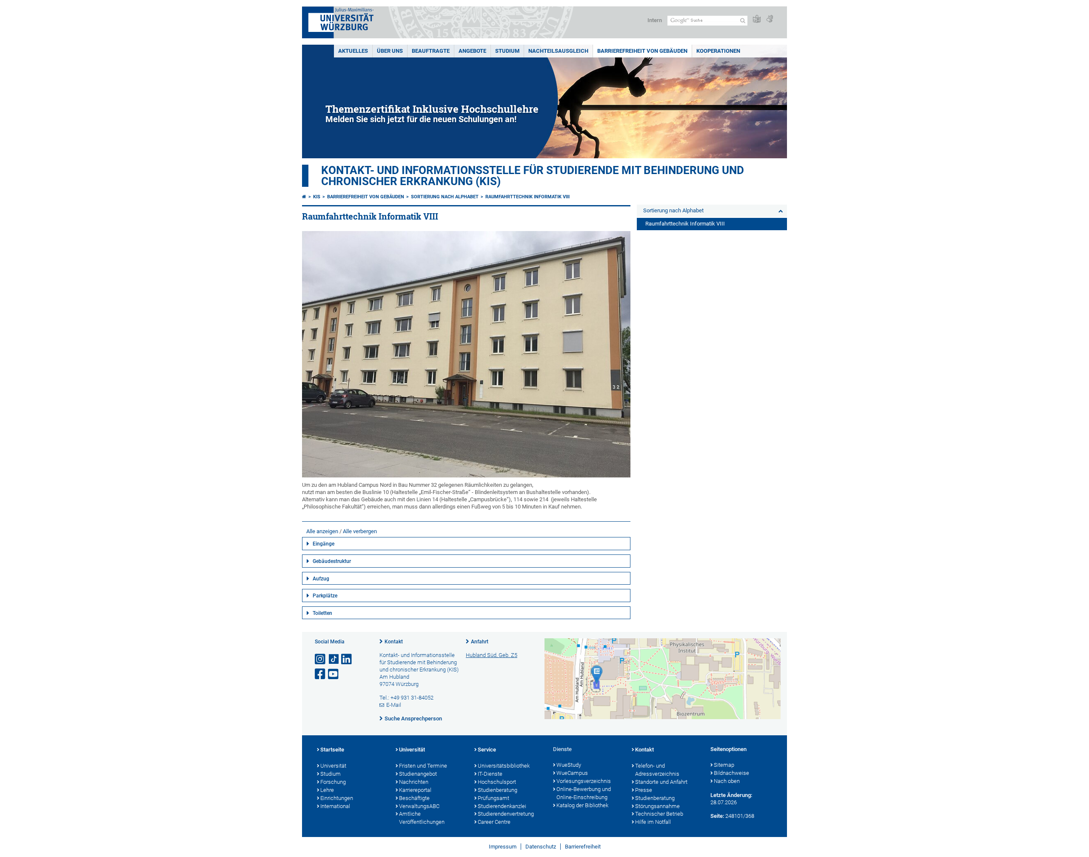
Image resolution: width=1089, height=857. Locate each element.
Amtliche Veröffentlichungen (422, 818)
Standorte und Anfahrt (661, 782)
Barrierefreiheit (583, 846)
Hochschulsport (497, 782)
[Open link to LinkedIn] (347, 659)
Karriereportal (415, 790)
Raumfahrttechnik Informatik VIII (527, 197)
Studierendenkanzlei (502, 806)
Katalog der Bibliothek (582, 805)
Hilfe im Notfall (653, 822)
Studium (507, 51)
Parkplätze (325, 596)
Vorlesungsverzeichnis (583, 781)
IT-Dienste (490, 774)
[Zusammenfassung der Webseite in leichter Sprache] (757, 19)
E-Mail (393, 705)
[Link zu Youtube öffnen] (334, 674)
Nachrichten (413, 782)
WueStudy (568, 765)
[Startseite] (304, 197)
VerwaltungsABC (419, 806)
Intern (654, 20)
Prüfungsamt (493, 798)
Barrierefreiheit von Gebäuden (642, 51)
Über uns (390, 51)
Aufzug (321, 579)
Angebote (472, 51)
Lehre (327, 790)
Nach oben (727, 781)
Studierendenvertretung (506, 814)
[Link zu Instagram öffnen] (321, 659)
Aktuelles (353, 51)
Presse (643, 790)
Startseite (332, 749)
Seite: (717, 816)
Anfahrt (479, 642)
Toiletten (322, 613)
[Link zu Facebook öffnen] (321, 674)
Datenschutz (540, 846)
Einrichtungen (336, 798)
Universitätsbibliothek (504, 766)
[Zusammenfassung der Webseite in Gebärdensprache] (769, 19)
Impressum (502, 846)
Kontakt (394, 642)
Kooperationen (718, 51)
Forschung (333, 782)
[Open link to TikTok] (334, 659)
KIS (316, 197)
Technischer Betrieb (659, 814)
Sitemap (724, 765)
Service (487, 749)
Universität (333, 766)
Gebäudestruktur (332, 561)
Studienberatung (497, 790)
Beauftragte (431, 51)
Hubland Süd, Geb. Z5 (491, 655)
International (335, 806)
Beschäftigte (414, 798)
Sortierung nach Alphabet (445, 197)
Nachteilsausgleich (558, 51)
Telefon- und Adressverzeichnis (657, 770)
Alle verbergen (360, 531)
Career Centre (494, 822)
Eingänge (323, 544)
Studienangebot (418, 774)
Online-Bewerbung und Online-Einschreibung (583, 793)
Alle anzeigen (322, 531)
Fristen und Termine (423, 766)
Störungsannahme (657, 806)
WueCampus (572, 773)
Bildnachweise (731, 773)
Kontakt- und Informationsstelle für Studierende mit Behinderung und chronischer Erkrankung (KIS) (532, 176)
